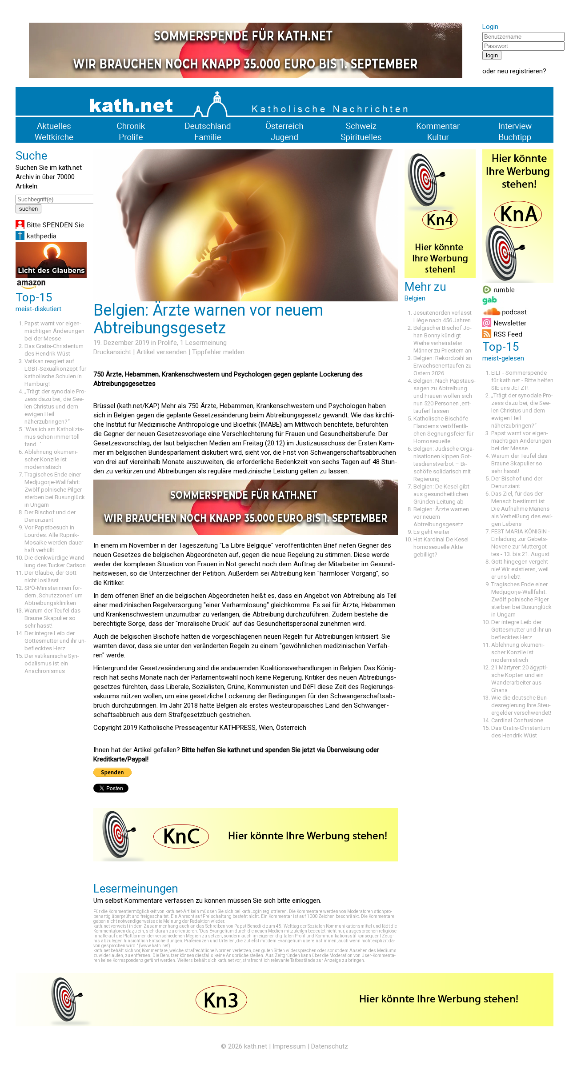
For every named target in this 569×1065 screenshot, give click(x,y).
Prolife (167, 343)
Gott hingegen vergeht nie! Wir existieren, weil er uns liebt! (520, 569)
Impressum (289, 1046)
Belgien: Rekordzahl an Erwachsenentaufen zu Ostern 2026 (442, 365)
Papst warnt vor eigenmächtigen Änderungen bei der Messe (54, 331)
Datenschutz (329, 1046)
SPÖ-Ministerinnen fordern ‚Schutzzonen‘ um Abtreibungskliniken (53, 595)
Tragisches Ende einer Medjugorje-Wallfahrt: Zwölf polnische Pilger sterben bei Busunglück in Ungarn (54, 489)
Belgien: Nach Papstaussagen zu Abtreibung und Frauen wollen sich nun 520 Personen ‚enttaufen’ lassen (444, 395)
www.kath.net (154, 945)
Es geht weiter (431, 531)
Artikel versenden (161, 352)
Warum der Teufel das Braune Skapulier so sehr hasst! (52, 618)
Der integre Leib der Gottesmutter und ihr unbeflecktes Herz (55, 641)
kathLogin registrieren (264, 911)
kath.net (255, 1046)
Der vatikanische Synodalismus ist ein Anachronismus (51, 663)
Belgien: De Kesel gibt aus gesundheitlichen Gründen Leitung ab (441, 494)
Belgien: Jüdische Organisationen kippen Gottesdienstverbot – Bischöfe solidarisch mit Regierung (443, 463)
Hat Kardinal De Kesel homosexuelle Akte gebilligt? (441, 547)
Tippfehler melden (218, 352)
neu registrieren (520, 71)
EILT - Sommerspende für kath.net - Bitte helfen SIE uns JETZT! (522, 380)
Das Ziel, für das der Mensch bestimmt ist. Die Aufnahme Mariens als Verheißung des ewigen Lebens (522, 508)
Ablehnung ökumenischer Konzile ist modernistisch (51, 459)
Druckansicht (112, 352)
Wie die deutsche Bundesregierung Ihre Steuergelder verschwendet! (521, 705)
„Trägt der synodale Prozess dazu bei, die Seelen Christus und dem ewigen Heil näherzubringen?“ (55, 406)
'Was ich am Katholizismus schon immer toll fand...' (54, 437)
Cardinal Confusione (517, 720)
